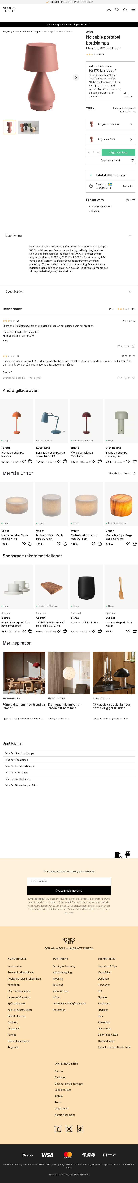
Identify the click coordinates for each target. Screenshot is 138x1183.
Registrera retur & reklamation (24, 978)
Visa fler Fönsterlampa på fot (21, 785)
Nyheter (102, 997)
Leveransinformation (19, 997)
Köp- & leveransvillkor (20, 1009)
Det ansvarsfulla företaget (69, 1083)
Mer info (127, 186)
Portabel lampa (32, 31)
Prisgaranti (13, 1028)
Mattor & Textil (60, 991)
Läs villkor (69, 912)
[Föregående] (6, 77)
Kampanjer (104, 984)
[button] (95, 54)
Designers (103, 978)
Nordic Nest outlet (65, 1114)
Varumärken (104, 972)
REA (100, 991)
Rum (100, 1016)
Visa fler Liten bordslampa (19, 753)
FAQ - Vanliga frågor (19, 991)
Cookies (12, 1022)
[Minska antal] (88, 152)
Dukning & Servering (64, 966)
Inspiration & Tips (107, 966)
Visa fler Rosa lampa (16, 759)
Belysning (7, 31)
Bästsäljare (104, 1003)
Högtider (103, 1009)
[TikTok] (80, 1128)
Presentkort (59, 1009)
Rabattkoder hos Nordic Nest (114, 1047)
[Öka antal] (98, 152)
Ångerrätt (13, 1047)
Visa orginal (35, 378)
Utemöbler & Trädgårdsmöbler (69, 1003)
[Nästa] (76, 77)
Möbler (56, 997)
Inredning (58, 978)
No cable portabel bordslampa (57, 31)
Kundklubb (14, 984)
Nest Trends (105, 1028)
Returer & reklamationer (21, 972)
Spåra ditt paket (16, 1003)
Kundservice (15, 966)
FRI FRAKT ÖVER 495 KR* (71, 2)
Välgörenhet (61, 1108)
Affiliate (59, 1096)
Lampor (18, 31)
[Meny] (133, 9)
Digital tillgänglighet (18, 1041)
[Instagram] (69, 1128)
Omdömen (60, 1077)
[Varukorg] (125, 9)
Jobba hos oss (63, 1089)
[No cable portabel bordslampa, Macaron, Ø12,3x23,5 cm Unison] (41, 77)
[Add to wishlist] (23, 461)
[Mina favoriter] (117, 9)
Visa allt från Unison (119, 473)
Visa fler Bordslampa (16, 772)
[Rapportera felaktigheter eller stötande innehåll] (133, 346)
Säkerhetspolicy (17, 1016)
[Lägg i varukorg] (30, 461)
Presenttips (104, 1022)
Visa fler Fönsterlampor (18, 779)
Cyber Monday (106, 1041)
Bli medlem (128, 94)
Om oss (59, 1071)
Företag (12, 1034)
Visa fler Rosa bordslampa (19, 766)
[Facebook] (57, 1128)
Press (58, 1102)
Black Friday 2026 (108, 1034)
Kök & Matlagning (62, 972)
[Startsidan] (9, 9)
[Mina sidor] (109, 9)
